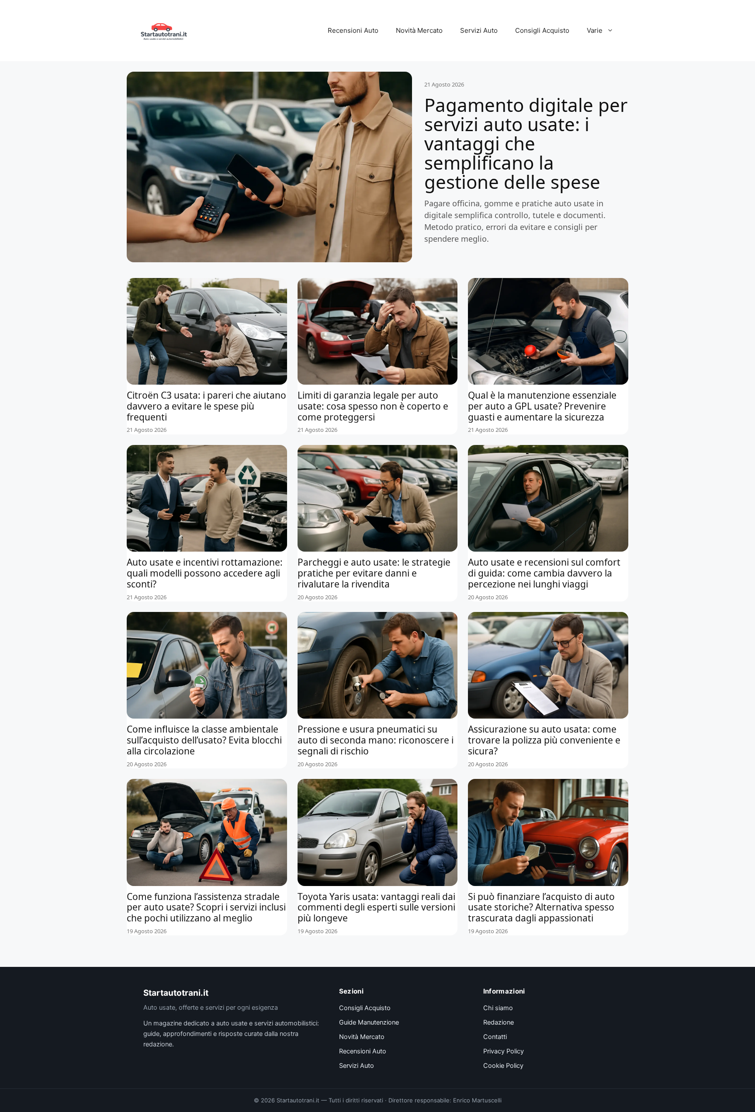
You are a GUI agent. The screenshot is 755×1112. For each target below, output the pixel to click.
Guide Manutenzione (369, 1022)
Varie (595, 30)
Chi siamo (498, 1008)
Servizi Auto (479, 30)
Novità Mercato (419, 30)
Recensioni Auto (353, 30)
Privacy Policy (503, 1051)
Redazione (498, 1022)
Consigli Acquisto (542, 30)
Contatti (495, 1037)
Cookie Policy (503, 1066)
